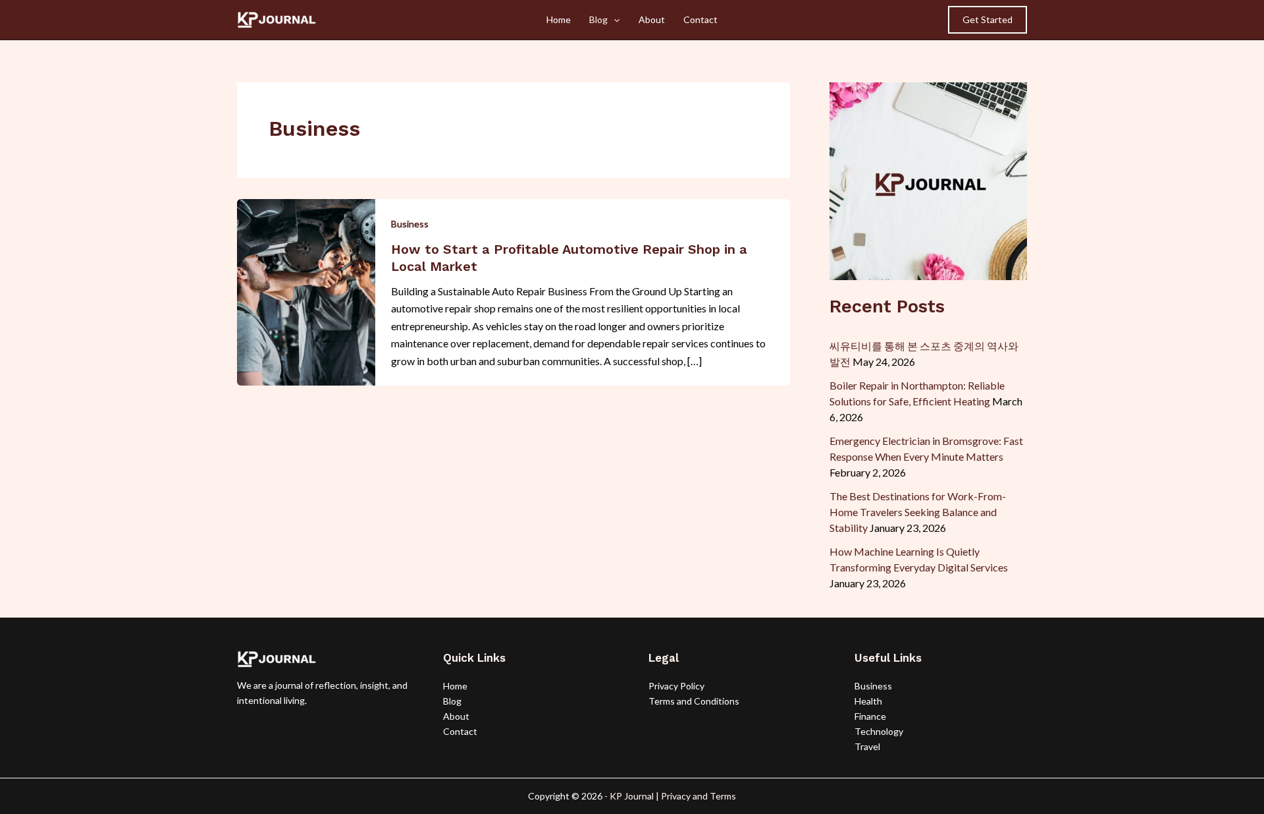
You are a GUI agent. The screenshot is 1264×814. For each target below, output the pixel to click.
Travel (867, 746)
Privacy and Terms (698, 795)
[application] (613, 20)
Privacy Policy (676, 685)
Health (868, 701)
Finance (870, 716)
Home (558, 19)
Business (410, 223)
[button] (987, 20)
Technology (879, 731)
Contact (700, 19)
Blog (598, 19)
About (652, 19)
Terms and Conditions (693, 701)
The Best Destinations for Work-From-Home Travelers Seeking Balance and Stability (918, 512)
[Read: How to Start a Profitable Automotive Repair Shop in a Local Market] (306, 290)
